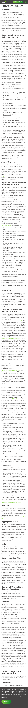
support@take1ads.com (7, 176)
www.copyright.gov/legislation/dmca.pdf (11, 320)
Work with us (18, 1)
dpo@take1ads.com (6, 225)
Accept (6, 701)
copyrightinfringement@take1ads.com (11, 338)
